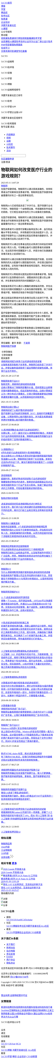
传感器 (10, 789)
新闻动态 (10, 947)
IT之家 (48, 1010)
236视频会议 (20, 1013)
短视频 (23, 38)
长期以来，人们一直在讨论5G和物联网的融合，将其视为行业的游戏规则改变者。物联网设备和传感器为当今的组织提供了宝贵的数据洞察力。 (27, 436)
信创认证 (24, 41)
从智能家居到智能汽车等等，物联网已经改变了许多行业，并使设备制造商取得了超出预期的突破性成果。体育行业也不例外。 (26, 368)
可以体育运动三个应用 (22, 549)
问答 (12, 51)
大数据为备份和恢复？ (20, 683)
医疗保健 (11, 346)
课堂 (16, 51)
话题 (8, 141)
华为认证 (33, 41)
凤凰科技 (31, 1007)
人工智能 (5, 677)
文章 (3, 51)
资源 (7, 51)
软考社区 (5, 16)
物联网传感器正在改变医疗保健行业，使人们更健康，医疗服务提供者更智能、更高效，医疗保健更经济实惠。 (26, 776)
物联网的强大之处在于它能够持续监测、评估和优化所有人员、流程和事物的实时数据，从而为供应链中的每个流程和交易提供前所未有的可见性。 (26, 533)
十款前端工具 (15, 623)
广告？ (14, 709)
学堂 (3, 9)
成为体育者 (21, 361)
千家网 (26, 343)
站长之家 (19, 1010)
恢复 (14, 705)
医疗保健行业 (20, 789)
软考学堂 (37, 38)
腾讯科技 (14, 1007)
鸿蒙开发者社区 (8, 25)
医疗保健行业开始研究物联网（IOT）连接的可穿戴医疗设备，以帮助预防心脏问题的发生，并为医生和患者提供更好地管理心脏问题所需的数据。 (27, 416)
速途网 (27, 1010)
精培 (19, 932)
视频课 (4, 38)
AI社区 (9, 144)
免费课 (4, 19)
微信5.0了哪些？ (15, 793)
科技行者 (48, 1007)
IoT (17, 407)
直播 (24, 51)
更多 (14, 863)
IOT (18, 381)
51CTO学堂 (11, 932)
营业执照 (5, 995)
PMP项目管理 (7, 45)
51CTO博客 (11, 926)
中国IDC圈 (31, 1013)
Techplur (28, 920)
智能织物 (5, 498)
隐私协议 (10, 963)
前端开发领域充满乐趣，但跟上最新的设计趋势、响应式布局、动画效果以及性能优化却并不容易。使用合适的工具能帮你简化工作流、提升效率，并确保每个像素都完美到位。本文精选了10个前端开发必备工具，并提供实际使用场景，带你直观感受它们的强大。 (26, 632)
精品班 (4, 12)
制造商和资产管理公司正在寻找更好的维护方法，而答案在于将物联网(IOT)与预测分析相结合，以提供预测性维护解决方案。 (27, 578)
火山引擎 (14, 1017)
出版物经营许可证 (18, 995)
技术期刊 (10, 147)
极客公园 (9, 1013)
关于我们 (10, 944)
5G (2, 449)
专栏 (20, 51)
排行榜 (17, 38)
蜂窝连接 (15, 523)
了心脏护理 (17, 410)
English (9, 956)
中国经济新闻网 (37, 1010)
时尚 (12, 498)
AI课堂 (4, 28)
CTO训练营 (35, 932)
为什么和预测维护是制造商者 (25, 572)
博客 (3, 6)
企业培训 (5, 22)
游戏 (3, 475)
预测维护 (11, 592)
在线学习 (5, 48)
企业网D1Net (42, 1013)
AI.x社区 (45, 926)
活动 (8, 151)
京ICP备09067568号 (19, 977)
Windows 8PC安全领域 (19, 728)
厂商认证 (42, 41)
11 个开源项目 (15, 597)
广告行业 (11, 725)
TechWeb (5, 1010)
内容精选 (10, 134)
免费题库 (18, 45)
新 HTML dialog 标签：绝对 (21, 753)
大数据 (4, 705)
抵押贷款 (14, 832)
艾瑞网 (12, 1010)
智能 (16, 498)
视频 (8, 138)
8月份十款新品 (21, 453)
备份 (9, 705)
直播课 (30, 38)
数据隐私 (14, 677)
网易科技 (22, 1007)
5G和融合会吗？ (20, 430)
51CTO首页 (6, 3)
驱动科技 (39, 1007)
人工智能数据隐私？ (20, 651)
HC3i (22, 920)
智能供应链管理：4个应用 (24, 527)
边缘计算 (11, 407)
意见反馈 (10, 954)
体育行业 (11, 381)
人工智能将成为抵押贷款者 (23, 809)
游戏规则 (22, 677)
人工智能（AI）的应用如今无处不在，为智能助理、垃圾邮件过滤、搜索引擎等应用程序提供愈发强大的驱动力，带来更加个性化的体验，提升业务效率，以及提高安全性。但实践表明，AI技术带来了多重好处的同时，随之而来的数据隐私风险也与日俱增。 (26, 660)
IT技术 (49, 41)
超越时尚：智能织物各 (23, 479)
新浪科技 (5, 1007)
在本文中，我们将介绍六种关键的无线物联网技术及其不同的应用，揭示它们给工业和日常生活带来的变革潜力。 (26, 510)
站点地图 (10, 951)
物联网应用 (6, 546)
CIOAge (16, 920)
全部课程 (5, 41)
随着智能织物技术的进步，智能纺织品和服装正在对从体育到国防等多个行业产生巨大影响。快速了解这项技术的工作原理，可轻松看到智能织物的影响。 (26, 485)
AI (19, 832)
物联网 (4, 346)
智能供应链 (17, 546)
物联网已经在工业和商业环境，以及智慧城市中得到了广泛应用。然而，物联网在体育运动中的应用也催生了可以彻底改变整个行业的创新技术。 (26, 556)
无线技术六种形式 (21, 504)
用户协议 (10, 960)
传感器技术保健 (20, 770)
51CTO (9, 920)
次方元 (6, 1017)
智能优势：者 (18, 384)
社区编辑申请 (7, 159)
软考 (18, 41)
